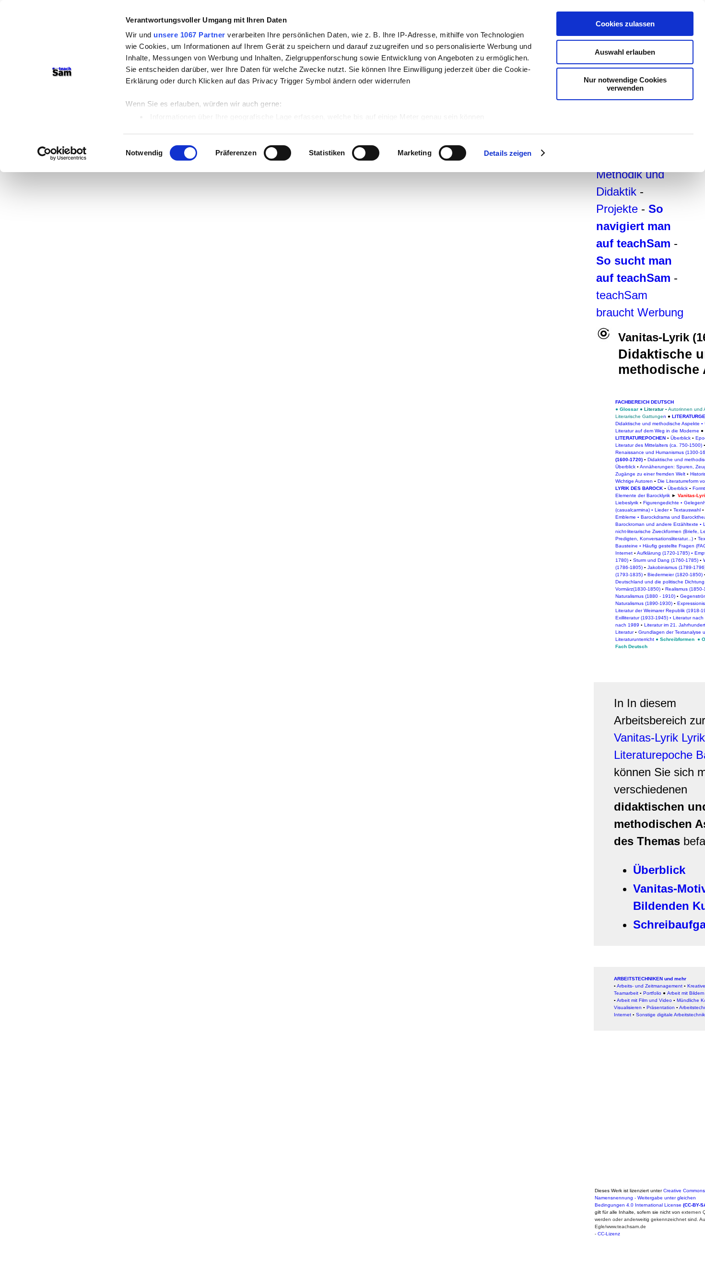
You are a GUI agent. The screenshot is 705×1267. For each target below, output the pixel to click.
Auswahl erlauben (625, 52)
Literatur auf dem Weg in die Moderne (657, 430)
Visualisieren (628, 1007)
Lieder (662, 509)
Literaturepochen (640, 438)
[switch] (277, 153)
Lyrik (693, 737)
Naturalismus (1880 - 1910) (645, 596)
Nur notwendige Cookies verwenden (625, 84)
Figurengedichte (661, 502)
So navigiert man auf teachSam (633, 226)
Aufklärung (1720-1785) (663, 553)
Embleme (625, 517)
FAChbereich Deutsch (644, 402)
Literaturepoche (653, 754)
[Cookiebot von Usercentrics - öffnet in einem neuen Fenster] (62, 153)
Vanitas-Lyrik (646, 737)
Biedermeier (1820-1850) (675, 574)
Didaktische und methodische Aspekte (657, 423)
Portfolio (652, 993)
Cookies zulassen (625, 24)
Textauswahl (687, 509)
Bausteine (626, 545)
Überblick (680, 438)
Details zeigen (507, 153)
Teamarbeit (626, 993)
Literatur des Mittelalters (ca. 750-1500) (658, 445)
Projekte (617, 208)
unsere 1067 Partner (189, 35)
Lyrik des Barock (639, 488)
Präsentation (660, 1007)
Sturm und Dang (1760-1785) (665, 560)
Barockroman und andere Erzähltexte (656, 524)
